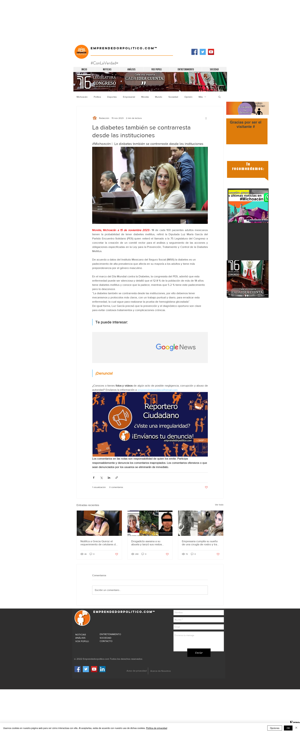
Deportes (112, 96)
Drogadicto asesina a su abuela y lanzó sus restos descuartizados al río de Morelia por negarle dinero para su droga (147, 543)
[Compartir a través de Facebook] (93, 477)
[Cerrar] (296, 728)
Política (97, 96)
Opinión (188, 96)
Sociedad (173, 96)
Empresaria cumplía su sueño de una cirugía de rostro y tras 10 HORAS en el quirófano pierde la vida (200, 543)
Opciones (274, 728)
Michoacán (82, 96)
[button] (219, 96)
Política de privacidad (156, 728)
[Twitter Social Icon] (203, 52)
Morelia (145, 96)
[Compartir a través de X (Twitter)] (101, 477)
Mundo (158, 96)
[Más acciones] (206, 118)
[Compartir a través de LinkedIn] (109, 477)
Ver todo (219, 504)
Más (201, 96)
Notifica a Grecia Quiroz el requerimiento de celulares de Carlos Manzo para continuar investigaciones (98, 543)
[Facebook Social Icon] (194, 52)
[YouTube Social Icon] (211, 52)
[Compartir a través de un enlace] (116, 477)
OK (288, 728)
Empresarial (129, 96)
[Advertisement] (94, 22)
